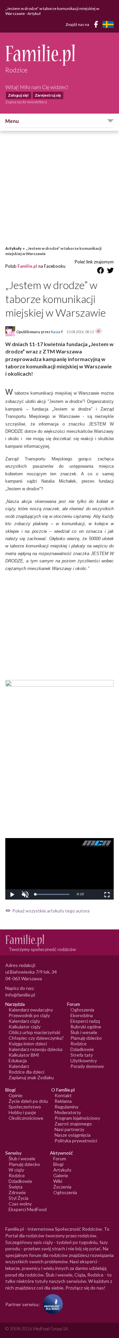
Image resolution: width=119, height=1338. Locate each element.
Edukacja (18, 1060)
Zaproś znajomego (73, 1123)
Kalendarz (19, 1066)
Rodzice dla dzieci (26, 1072)
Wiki (57, 1181)
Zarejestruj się (48, 95)
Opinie (15, 1095)
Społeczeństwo (25, 1106)
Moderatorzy (68, 1112)
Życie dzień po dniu (28, 1101)
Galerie (60, 1175)
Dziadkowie (82, 1049)
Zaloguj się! (18, 95)
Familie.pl (27, 266)
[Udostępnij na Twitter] (110, 271)
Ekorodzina (81, 1015)
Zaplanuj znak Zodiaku (31, 1077)
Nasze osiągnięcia (73, 1135)
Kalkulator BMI (24, 1055)
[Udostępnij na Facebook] (100, 271)
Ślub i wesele (83, 1032)
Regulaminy (66, 1106)
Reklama (63, 1101)
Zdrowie (17, 1192)
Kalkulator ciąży (25, 1026)
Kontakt (63, 1095)
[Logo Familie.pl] (59, 55)
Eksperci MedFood (28, 1209)
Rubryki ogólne (85, 1026)
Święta (15, 1187)
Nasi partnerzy (69, 1129)
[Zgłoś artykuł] (98, 331)
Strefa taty (81, 1055)
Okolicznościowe (26, 1118)
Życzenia (62, 1187)
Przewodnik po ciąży (29, 1015)
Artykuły (13, 248)
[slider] (52, 894)
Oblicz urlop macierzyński (34, 1032)
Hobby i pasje (22, 1112)
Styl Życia (18, 1198)
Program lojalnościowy (77, 1118)
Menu (12, 121)
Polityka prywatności (76, 1140)
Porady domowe (87, 1066)
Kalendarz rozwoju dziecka (35, 1049)
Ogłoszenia (82, 1009)
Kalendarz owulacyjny (31, 1009)
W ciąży (16, 1170)
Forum (59, 1158)
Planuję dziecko (86, 1038)
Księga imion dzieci (28, 1043)
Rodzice (78, 1043)
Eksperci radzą (85, 1021)
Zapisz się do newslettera (26, 101)
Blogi (58, 1164)
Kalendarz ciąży (24, 1021)
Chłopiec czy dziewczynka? (36, 1038)
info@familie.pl (20, 995)
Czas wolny (20, 1203)
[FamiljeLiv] (108, 24)
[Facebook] (97, 25)
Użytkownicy (83, 1060)
